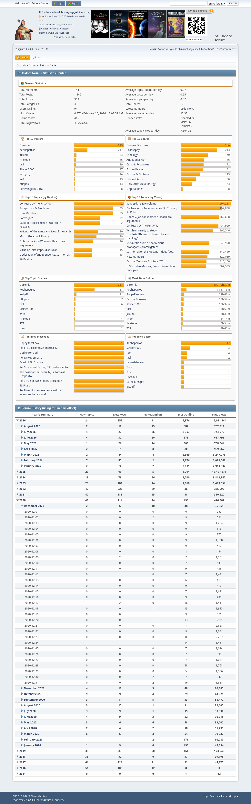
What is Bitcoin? (194, 39)
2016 (22, 768)
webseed (79, 16)
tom (22, 328)
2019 (22, 751)
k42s (22, 179)
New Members (28, 213)
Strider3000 (27, 169)
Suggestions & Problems (34, 208)
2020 (22, 500)
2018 (22, 756)
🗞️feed (61, 24)
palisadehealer (135, 362)
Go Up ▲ (233, 796)
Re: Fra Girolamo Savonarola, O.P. (40, 348)
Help (205, 796)
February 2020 (33, 739)
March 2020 (31, 734)
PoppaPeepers (135, 294)
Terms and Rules (218, 796)
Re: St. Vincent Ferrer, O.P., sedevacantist (44, 367)
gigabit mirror (80, 12)
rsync (41, 20)
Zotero (41, 24)
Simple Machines (39, 796)
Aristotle (25, 160)
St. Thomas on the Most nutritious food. (150, 251)
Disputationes (134, 189)
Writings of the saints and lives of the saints (45, 231)
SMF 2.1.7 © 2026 (21, 796)
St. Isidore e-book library (54, 12)
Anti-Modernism (136, 160)
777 (22, 323)
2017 (22, 762)
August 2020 (32, 705)
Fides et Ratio (134, 179)
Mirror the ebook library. (35, 236)
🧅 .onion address (47, 16)
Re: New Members (31, 357)
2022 (22, 489)
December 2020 (34, 506)
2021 (22, 494)
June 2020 (30, 717)
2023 (22, 483)
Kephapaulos (27, 150)
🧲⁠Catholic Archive (48, 28)
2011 (22, 774)
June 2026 (30, 437)
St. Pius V (25, 385)
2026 (22, 420)
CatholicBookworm (137, 299)
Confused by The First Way (35, 203)
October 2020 (32, 694)
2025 (22, 472)
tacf (22, 164)
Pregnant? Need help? (65, 36)
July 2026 (30, 432)
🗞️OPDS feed (66, 16)
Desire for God (29, 352)
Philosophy (133, 150)
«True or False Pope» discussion (38, 250)
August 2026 (32, 426)
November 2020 (34, 688)
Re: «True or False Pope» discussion (41, 381)
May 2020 (30, 722)
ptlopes (24, 184)
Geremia (25, 145)
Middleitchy (187, 108)
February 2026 (33, 460)
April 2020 (30, 728)
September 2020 (34, 699)
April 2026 (30, 449)
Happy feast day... (30, 343)
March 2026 (31, 454)
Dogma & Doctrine (137, 174)
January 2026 (32, 466)
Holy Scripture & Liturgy (141, 184)
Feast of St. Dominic (31, 362)
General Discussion (137, 145)
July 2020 (30, 711)
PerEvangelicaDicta (31, 189)
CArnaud (131, 377)
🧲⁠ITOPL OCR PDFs (48, 32)
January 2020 (32, 745)
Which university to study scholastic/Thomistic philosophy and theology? (147, 234)
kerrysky (25, 174)
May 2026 (30, 443)
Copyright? (26, 218)
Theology (132, 155)
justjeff (24, 155)
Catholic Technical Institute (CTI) (145, 261)
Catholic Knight (135, 382)
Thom (129, 318)
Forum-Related (135, 169)
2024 (22, 477)
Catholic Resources (137, 164)
